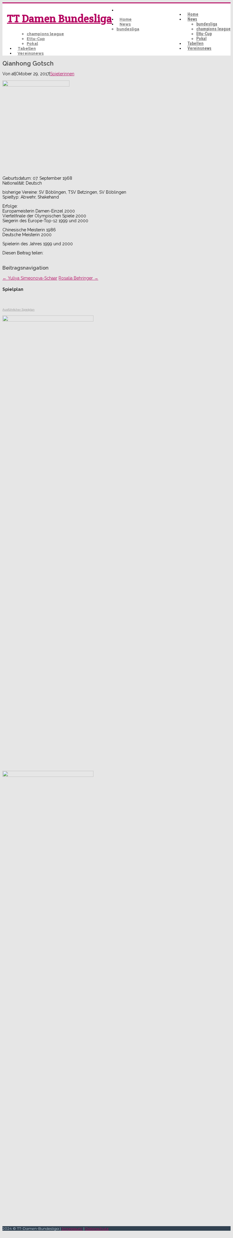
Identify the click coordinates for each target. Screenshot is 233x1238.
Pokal (201, 38)
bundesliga (206, 24)
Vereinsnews (199, 48)
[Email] (32, 257)
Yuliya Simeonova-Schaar (29, 278)
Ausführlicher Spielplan (18, 309)
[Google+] (25, 257)
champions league (213, 28)
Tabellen (195, 43)
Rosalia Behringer (78, 278)
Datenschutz (97, 1228)
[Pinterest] (19, 257)
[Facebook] (5, 257)
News (192, 19)
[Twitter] (12, 257)
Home (192, 14)
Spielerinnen (62, 73)
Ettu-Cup (204, 33)
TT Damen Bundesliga (59, 18)
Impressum (72, 1228)
